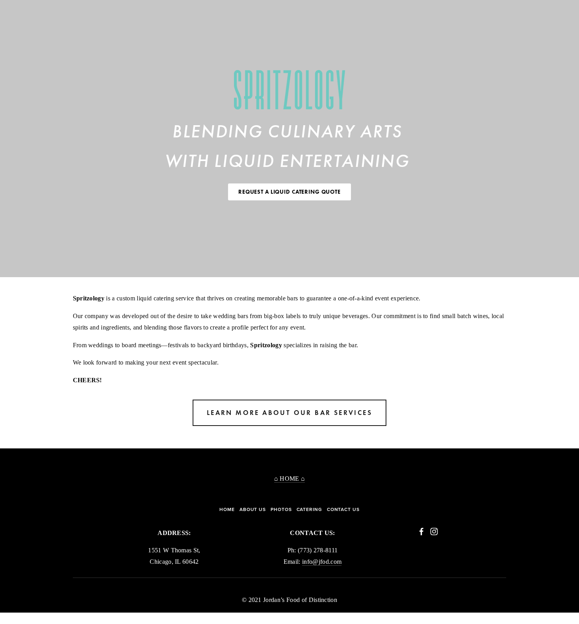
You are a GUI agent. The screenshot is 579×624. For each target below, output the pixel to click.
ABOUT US (252, 509)
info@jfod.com (321, 561)
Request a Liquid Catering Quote (289, 192)
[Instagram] (434, 531)
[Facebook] (421, 531)
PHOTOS (281, 509)
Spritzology (125, 9)
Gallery (57, 9)
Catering (88, 9)
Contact (161, 9)
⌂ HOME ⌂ (289, 478)
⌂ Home (30, 9)
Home (227, 509)
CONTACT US (343, 509)
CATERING (309, 509)
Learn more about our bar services (289, 413)
